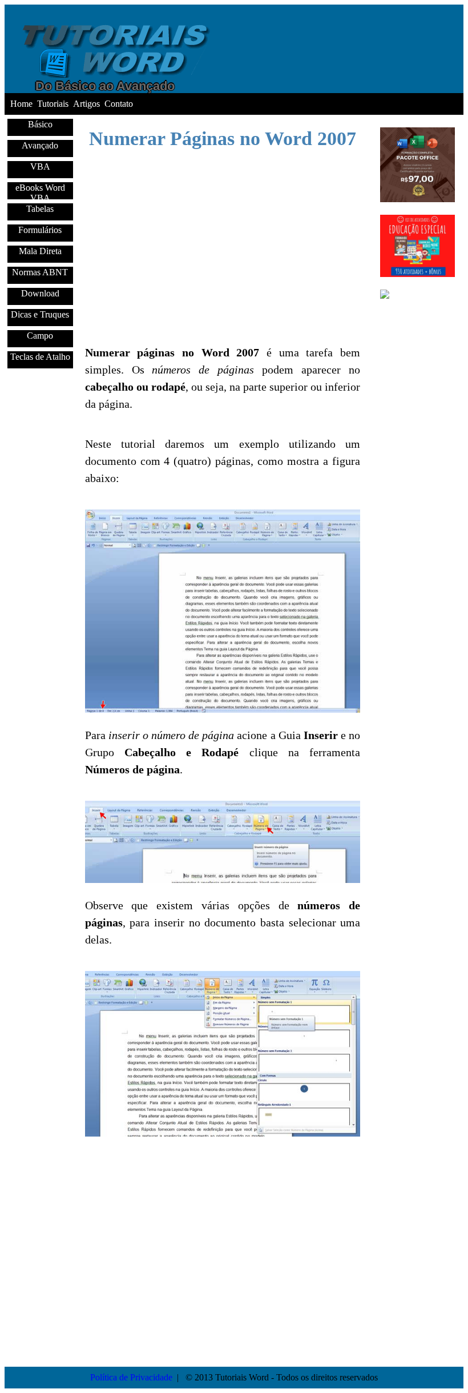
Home (21, 104)
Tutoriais (52, 104)
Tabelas (40, 209)
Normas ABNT (40, 272)
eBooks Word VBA (40, 191)
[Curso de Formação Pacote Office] (417, 199)
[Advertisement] (39, 577)
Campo (40, 335)
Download (40, 293)
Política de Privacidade (131, 1377)
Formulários (40, 230)
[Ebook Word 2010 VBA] (417, 305)
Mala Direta (40, 251)
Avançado (40, 145)
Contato (118, 104)
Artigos (86, 104)
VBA (40, 166)
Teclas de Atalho (40, 357)
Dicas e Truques (40, 314)
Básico (40, 124)
